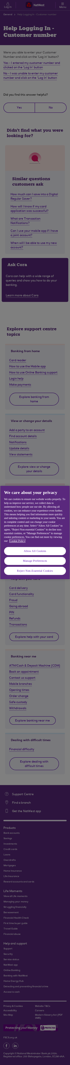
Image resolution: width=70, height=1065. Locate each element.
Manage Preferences (35, 560)
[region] (35, 532)
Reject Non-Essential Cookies (35, 570)
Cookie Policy (17, 540)
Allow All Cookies (35, 551)
